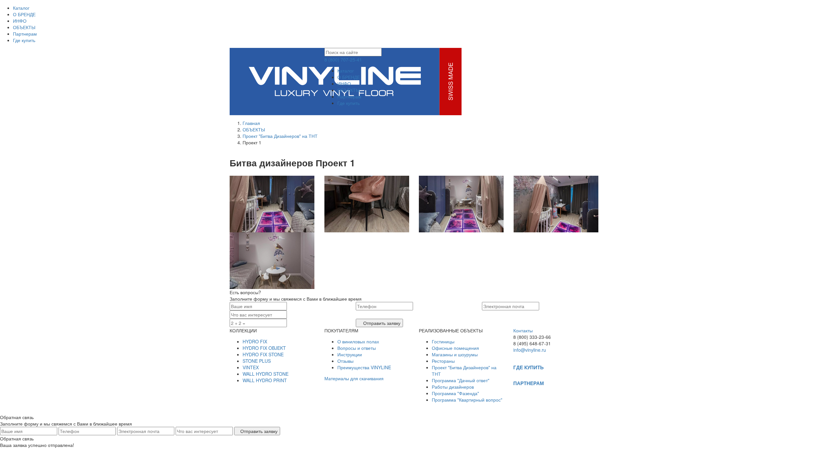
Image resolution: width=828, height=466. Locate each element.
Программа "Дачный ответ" (460, 380)
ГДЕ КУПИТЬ (528, 367)
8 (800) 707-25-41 (343, 59)
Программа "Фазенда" (455, 393)
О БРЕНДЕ (24, 14)
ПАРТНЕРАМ (528, 383)
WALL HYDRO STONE (266, 374)
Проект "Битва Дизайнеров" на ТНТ (280, 136)
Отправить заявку (381, 323)
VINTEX (251, 367)
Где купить (24, 40)
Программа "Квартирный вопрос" (467, 399)
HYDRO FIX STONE (263, 354)
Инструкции (349, 354)
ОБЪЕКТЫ (24, 27)
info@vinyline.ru (529, 350)
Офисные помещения (455, 348)
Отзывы (345, 361)
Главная (251, 123)
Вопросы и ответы (356, 348)
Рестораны (443, 361)
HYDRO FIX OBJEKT (264, 348)
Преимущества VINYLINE (364, 367)
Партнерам (25, 33)
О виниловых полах (358, 341)
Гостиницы (443, 341)
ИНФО (20, 20)
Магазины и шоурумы (455, 354)
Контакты (523, 330)
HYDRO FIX (255, 341)
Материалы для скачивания (354, 378)
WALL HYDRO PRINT (265, 380)
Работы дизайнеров (453, 386)
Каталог (21, 8)
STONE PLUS (257, 361)
